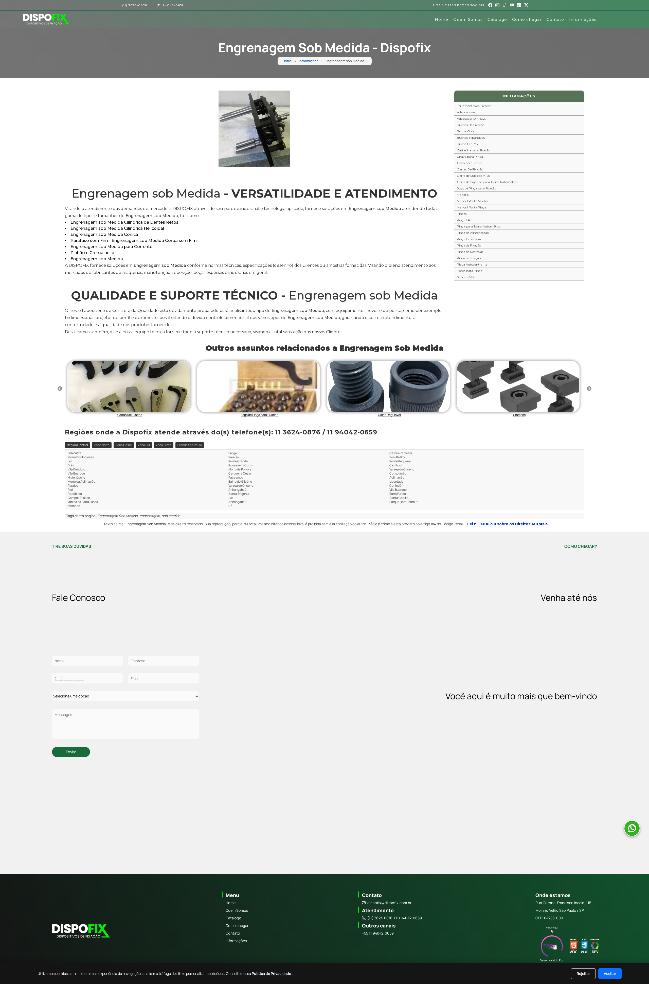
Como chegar (527, 19)
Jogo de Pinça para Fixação (476, 188)
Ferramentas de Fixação (474, 106)
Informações (582, 19)
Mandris (462, 195)
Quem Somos (467, 19)
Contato (555, 19)
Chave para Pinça (470, 157)
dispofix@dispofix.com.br (389, 902)
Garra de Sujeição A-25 (473, 176)
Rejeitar (583, 973)
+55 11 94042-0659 (378, 933)
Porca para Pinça (469, 271)
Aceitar (610, 973)
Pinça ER (463, 220)
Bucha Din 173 (467, 144)
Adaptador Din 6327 (471, 118)
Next (589, 388)
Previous (59, 388)
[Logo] (80, 932)
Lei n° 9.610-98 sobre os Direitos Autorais (507, 524)
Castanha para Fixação (473, 150)
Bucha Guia (465, 131)
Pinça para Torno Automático (478, 226)
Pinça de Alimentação (473, 233)
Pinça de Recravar (470, 252)
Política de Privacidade (272, 973)
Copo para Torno (469, 163)
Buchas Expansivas (471, 137)
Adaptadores (466, 112)
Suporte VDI (466, 277)
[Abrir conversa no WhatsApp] (632, 828)
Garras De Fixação (470, 169)
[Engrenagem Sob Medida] (255, 129)
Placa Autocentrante (472, 264)
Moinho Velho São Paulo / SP (559, 910)
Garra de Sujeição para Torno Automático (487, 182)
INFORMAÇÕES (519, 96)
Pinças (461, 214)
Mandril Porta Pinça (471, 207)
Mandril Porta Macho (472, 201)
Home (441, 19)
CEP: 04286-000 (549, 918)
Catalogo (497, 19)
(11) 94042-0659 (170, 5)
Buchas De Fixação (470, 125)
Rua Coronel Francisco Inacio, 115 (563, 902)
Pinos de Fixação (469, 258)
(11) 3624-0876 (134, 5)
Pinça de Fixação (469, 245)
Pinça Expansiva (469, 239)
